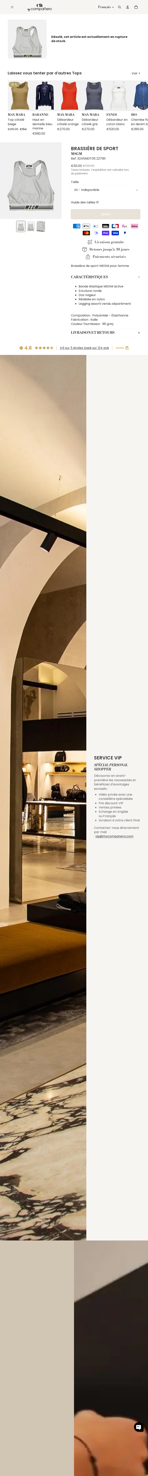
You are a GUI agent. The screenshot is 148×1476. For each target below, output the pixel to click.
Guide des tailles (83, 202)
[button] (139, 1427)
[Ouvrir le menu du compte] (127, 7)
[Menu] (12, 7)
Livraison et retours (92, 332)
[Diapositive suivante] (136, 108)
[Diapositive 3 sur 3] (41, 226)
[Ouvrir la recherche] (119, 7)
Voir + (136, 73)
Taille (75, 182)
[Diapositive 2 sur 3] (31, 226)
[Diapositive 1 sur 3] (21, 226)
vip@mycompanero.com (114, 836)
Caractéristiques (89, 277)
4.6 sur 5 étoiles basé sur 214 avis (84, 348)
